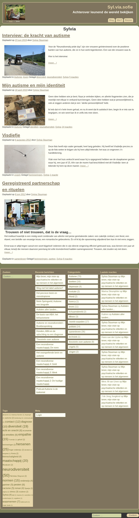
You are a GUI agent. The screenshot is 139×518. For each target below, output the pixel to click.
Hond (71, 296)
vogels (17, 175)
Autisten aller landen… (47, 309)
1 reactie (54, 175)
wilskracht (25, 502)
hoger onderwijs (16, 450)
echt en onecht (12, 430)
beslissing (18, 418)
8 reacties (67, 259)
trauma (20, 495)
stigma (6, 492)
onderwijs (26, 481)
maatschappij (15, 460)
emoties (12, 434)
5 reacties (74, 77)
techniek (73, 337)
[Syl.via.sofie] (15, 19)
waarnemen (11, 501)
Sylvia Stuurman (40, 40)
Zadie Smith (8, 505)
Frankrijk (13, 439)
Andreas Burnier (17, 415)
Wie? (119, 20)
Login (39, 415)
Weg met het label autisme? (49, 288)
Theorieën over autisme (47, 339)
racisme (8, 488)
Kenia (14, 453)
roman (19, 488)
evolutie (73, 291)
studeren (23, 492)
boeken (72, 281)
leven (25, 77)
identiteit (34, 127)
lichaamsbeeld (76, 312)
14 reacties (67, 127)
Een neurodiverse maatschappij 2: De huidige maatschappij (49, 380)
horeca (72, 301)
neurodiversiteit (54, 77)
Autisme (18, 77)
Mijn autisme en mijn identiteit (33, 85)
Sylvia (66, 77)
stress (14, 492)
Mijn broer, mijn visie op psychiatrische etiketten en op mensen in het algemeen (49, 279)
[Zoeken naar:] (16, 276)
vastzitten (28, 495)
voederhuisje (8, 498)
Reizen (128, 20)
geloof (21, 440)
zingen (72, 352)
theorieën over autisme (80, 342)
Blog (111, 20)
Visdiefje (11, 135)
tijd (14, 495)
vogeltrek (18, 498)
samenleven (20, 259)
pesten (19, 484)
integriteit (7, 453)
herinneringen (35, 175)
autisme (9, 418)
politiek (72, 327)
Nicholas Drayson (18, 476)
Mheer (72, 317)
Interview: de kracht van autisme (36, 35)
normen (11, 480)
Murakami (8, 465)
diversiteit (41, 77)
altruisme (7, 415)
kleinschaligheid (12, 456)
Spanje (29, 488)
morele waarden (77, 322)
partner (52, 259)
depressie (73, 286)
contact (12, 421)
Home (11, 21)
